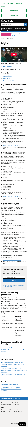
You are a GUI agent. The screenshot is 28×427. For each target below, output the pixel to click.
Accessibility (11, 403)
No (19, 398)
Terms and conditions (6, 404)
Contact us (3, 403)
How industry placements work (9, 384)
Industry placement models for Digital (11, 368)
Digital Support (7, 78)
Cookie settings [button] (14, 15)
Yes (16, 398)
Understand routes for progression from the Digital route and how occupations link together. (13, 349)
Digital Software (7, 76)
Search (14, 280)
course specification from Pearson (12, 145)
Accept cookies (14, 10)
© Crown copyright (14, 423)
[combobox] (14, 277)
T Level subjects (9, 38)
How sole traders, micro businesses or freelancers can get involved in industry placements (11, 389)
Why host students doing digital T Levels (12, 362)
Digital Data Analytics (8, 80)
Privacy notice (16, 404)
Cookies (17, 403)
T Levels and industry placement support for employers (14, 29)
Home (2, 38)
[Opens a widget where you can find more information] (22, 424)
